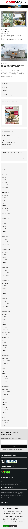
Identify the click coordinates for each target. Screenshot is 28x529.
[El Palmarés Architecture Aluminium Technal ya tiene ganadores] (14, 52)
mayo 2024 (4, 228)
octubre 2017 (5, 417)
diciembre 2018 (5, 384)
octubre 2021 (5, 309)
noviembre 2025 (5, 187)
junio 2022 (4, 288)
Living (3, 91)
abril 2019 (4, 373)
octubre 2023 (5, 247)
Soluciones (4, 29)
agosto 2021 (4, 314)
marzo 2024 (4, 234)
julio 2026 (4, 169)
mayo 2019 (4, 371)
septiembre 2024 (6, 218)
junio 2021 (4, 319)
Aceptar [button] (6, 526)
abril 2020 (4, 350)
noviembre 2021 (5, 306)
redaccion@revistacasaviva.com (18, 483)
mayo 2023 (4, 260)
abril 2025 (4, 205)
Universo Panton (6, 135)
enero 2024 (4, 239)
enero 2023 (4, 270)
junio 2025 (4, 200)
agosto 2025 (5, 195)
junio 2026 (4, 172)
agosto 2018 (5, 394)
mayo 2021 (4, 322)
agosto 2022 (5, 283)
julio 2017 (4, 425)
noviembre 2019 (5, 355)
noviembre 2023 (5, 244)
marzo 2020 (4, 353)
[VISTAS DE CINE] (14, 19)
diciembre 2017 (5, 412)
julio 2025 (4, 197)
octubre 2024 (5, 216)
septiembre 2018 (6, 391)
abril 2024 (4, 231)
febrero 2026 (5, 182)
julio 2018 (4, 397)
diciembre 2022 (5, 272)
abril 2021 (4, 324)
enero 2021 (4, 327)
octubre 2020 (5, 335)
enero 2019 (4, 381)
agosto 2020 (5, 340)
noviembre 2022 (5, 275)
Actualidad (4, 63)
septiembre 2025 (6, 192)
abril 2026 (4, 177)
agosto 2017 (5, 422)
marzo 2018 (4, 407)
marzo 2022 (4, 296)
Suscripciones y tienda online (8, 95)
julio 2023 (4, 254)
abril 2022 (4, 293)
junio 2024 (4, 226)
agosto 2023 (5, 252)
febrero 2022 (5, 298)
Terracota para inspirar (7, 147)
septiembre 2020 (6, 337)
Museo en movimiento (7, 144)
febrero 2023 (5, 267)
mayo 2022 (4, 291)
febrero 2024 (5, 236)
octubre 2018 (5, 389)
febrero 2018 (5, 410)
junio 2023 (4, 257)
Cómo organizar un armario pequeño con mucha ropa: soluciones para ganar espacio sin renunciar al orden (14, 139)
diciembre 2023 (5, 241)
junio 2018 (4, 399)
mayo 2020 (4, 347)
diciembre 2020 (5, 329)
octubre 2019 (5, 358)
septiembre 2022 (6, 280)
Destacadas (4, 90)
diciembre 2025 (5, 185)
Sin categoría (5, 93)
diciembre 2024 (5, 210)
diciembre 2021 (5, 303)
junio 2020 (4, 345)
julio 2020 (4, 342)
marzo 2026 (4, 179)
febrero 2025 (5, 208)
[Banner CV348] (14, 6)
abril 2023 (4, 262)
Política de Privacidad (17, 449)
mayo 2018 (4, 402)
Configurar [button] (13, 526)
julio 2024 (4, 223)
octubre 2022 (5, 278)
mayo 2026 (4, 174)
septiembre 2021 (6, 311)
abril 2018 (4, 404)
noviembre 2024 (6, 213)
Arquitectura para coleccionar (8, 142)
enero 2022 (4, 301)
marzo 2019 (4, 376)
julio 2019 (4, 366)
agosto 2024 (5, 221)
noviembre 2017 (5, 415)
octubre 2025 (5, 190)
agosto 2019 (5, 363)
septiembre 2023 (6, 249)
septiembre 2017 (6, 420)
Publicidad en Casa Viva (7, 498)
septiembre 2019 (6, 360)
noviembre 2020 (6, 332)
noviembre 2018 (5, 386)
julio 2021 (4, 316)
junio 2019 (4, 368)
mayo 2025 (4, 203)
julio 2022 (4, 285)
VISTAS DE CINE (5, 31)
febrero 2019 (5, 378)
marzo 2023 (4, 265)
